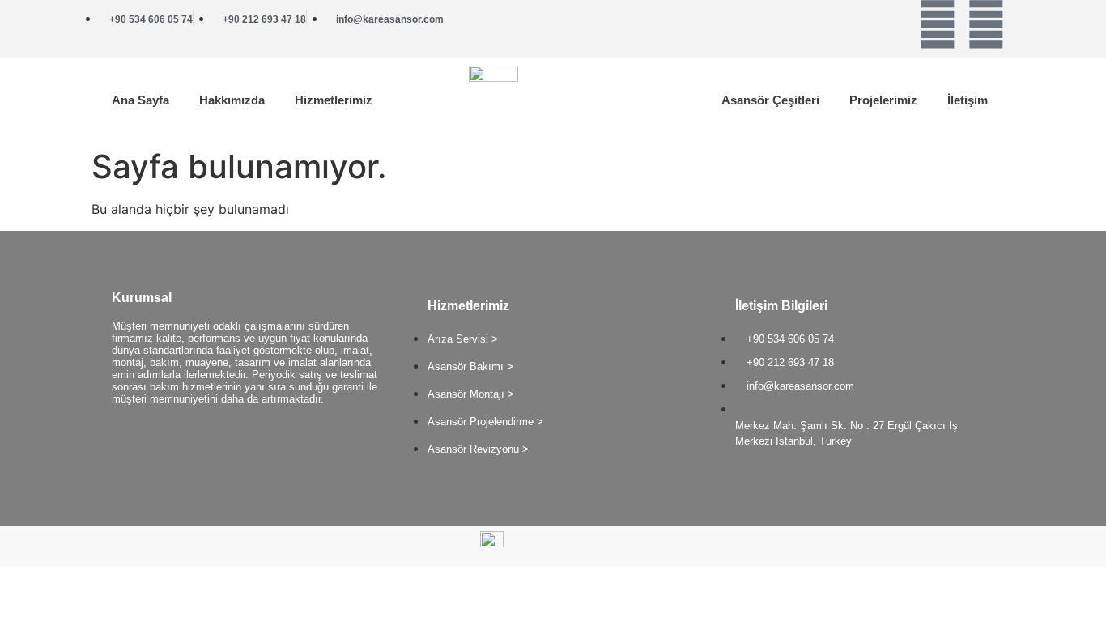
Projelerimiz (883, 100)
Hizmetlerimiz (333, 100)
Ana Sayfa (140, 100)
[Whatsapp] (937, 24)
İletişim (967, 100)
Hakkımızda (232, 100)
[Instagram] (986, 24)
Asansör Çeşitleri (770, 100)
